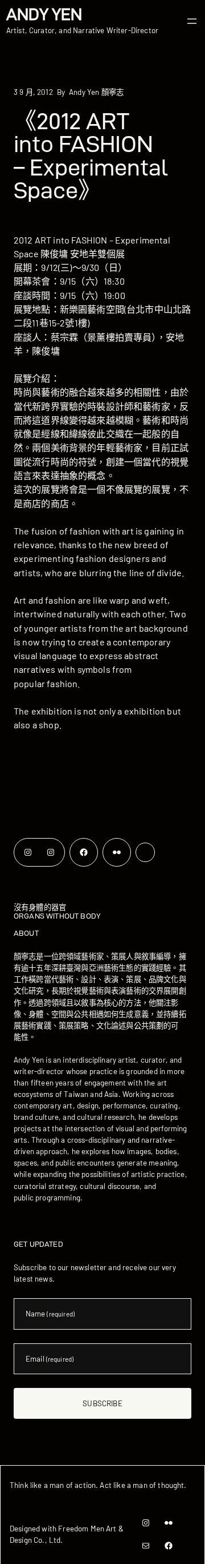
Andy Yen (44, 14)
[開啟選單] (192, 21)
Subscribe (102, 1403)
